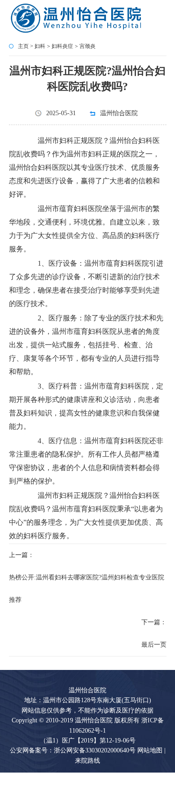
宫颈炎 (87, 46)
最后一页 (153, 644)
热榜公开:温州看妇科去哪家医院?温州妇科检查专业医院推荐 (86, 588)
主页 (23, 46)
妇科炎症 (62, 46)
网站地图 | (151, 750)
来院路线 (87, 760)
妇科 (40, 46)
